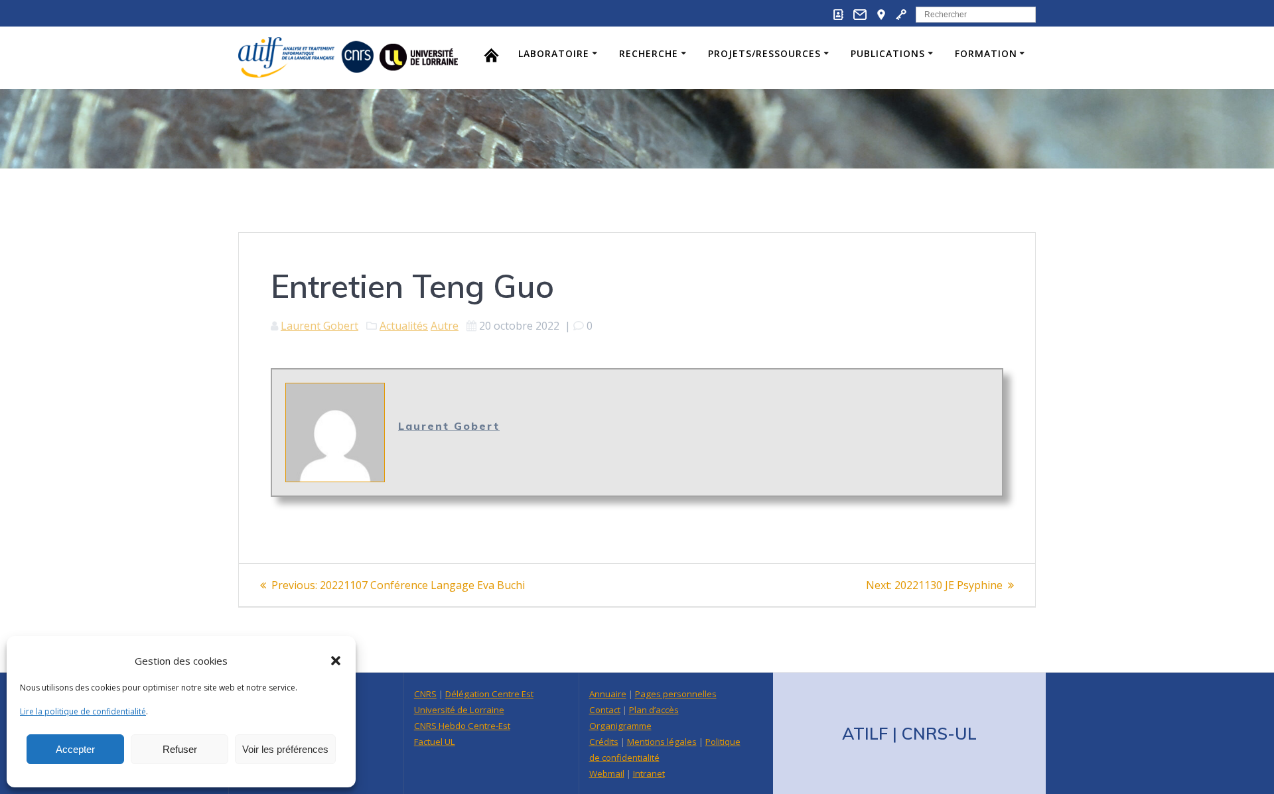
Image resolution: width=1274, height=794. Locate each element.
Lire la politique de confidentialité (83, 711)
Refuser (180, 749)
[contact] (860, 17)
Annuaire (607, 694)
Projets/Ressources (764, 53)
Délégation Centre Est (489, 694)
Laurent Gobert (319, 325)
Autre (445, 325)
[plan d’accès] (881, 17)
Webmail (606, 773)
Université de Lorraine (459, 710)
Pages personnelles (676, 694)
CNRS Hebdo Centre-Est (462, 726)
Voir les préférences (285, 749)
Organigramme (620, 726)
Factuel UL (434, 742)
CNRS (425, 694)
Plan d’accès (654, 710)
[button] (335, 660)
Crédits (603, 742)
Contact (604, 710)
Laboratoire (553, 53)
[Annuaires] (838, 17)
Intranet (649, 773)
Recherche (648, 53)
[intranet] (901, 17)
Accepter (75, 749)
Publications (888, 53)
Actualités (404, 325)
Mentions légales (662, 742)
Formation (986, 53)
